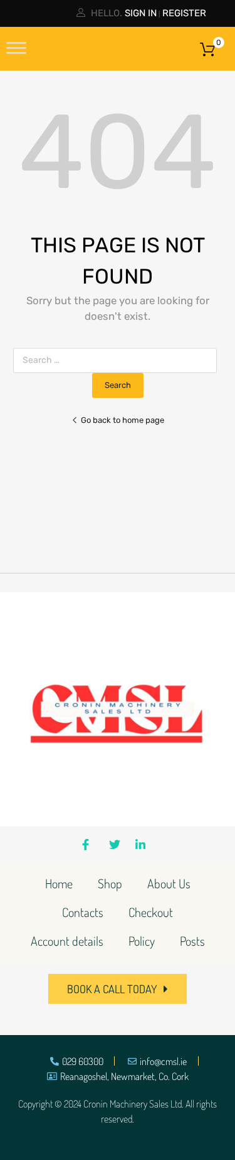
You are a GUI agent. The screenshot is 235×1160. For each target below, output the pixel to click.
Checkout (150, 912)
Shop (110, 883)
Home (59, 883)
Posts (192, 941)
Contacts (82, 912)
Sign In (141, 13)
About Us (169, 883)
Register (184, 13)
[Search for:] (117, 360)
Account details (67, 941)
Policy (141, 941)
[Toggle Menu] (16, 52)
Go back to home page (122, 420)
